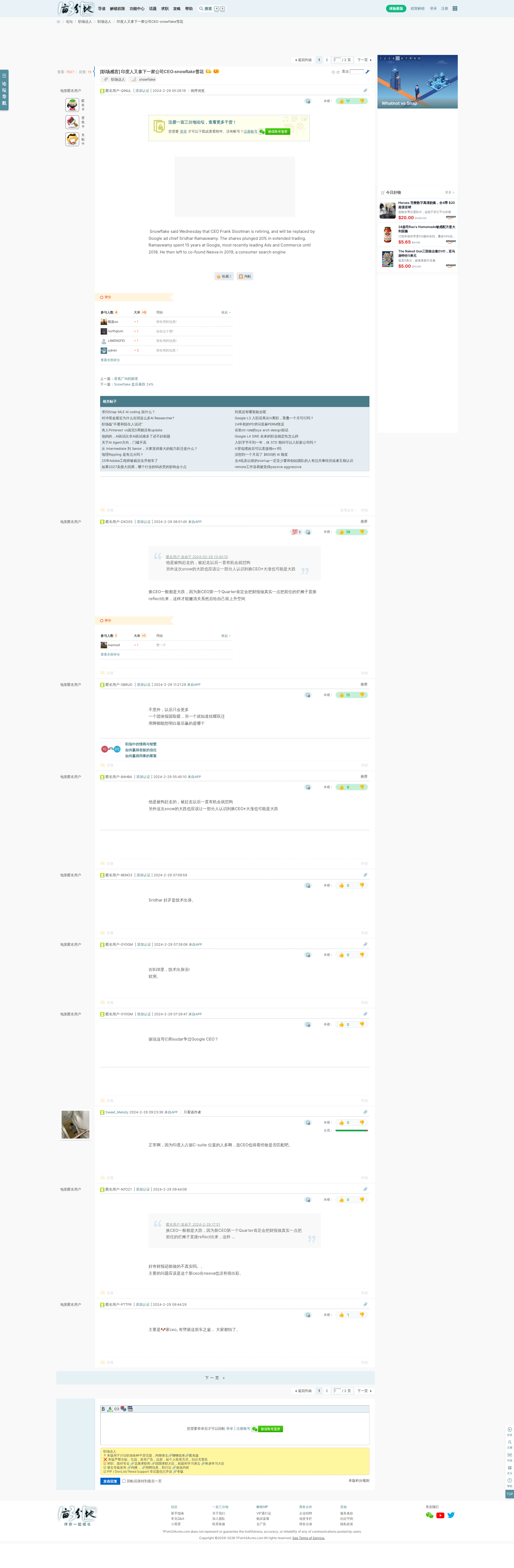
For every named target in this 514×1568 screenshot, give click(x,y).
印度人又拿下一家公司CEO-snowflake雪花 (150, 22)
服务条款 (346, 1513)
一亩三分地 (58, 21)
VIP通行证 (263, 1513)
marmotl (114, 645)
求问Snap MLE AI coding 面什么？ (128, 412)
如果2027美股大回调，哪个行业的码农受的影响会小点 (144, 467)
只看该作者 (192, 1112)
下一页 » (215, 1377)
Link (116, 1409)
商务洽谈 (305, 1524)
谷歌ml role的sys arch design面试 (261, 430)
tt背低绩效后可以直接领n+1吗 (258, 449)
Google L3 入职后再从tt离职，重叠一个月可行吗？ (274, 418)
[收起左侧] (94, 71)
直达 (345, 71)
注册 (444, 8)
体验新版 (396, 8)
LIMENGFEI (116, 341)
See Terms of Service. (308, 1538)
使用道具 (347, 510)
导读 (101, 8)
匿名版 (194, 1455)
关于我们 (218, 1513)
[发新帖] (67, 59)
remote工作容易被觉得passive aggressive (268, 467)
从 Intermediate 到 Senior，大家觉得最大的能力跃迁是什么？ (150, 449)
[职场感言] (110, 71)
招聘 (149, 1467)
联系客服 (218, 1524)
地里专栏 (305, 1519)
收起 (224, 312)
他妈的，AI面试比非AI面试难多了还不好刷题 (136, 436)
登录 (433, 8)
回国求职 (161, 1463)
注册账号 (251, 131)
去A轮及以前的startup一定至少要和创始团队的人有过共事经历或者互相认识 (294, 461)
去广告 (261, 1524)
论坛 (69, 22)
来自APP (195, 522)
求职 (165, 8)
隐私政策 (346, 1524)
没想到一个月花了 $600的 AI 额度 (261, 454)
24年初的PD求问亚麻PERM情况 (259, 424)
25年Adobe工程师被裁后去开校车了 (130, 461)
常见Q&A (177, 1519)
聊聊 (175, 1455)
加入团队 (218, 1519)
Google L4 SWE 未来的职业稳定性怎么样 (266, 436)
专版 (180, 1471)
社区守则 (346, 1519)
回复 (110, 510)
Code (130, 1409)
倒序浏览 (198, 91)
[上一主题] (333, 72)
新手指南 (177, 1513)
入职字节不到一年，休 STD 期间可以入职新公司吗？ (276, 442)
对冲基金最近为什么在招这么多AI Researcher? (138, 418)
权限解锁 (418, 8)
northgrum (115, 331)
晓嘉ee (113, 322)
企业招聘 (305, 1513)
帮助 (189, 8)
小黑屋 (176, 1524)
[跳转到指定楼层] (367, 71)
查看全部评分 (110, 360)
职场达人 (85, 22)
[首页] (76, 9)
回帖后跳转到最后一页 (144, 1481)
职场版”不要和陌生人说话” (122, 424)
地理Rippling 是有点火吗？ (122, 454)
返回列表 (305, 60)
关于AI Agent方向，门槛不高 (124, 442)
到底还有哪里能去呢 (250, 412)
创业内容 (182, 1467)
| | (143, 91)
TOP (510, 1494)
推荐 (364, 521)
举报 (364, 510)
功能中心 (137, 8)
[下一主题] (338, 72)
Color (110, 1409)
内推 (134, 1467)
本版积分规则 (359, 1481)
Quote (123, 1409)
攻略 (177, 8)
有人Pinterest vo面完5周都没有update (132, 430)
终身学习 (211, 1463)
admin (112, 350)
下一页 (362, 60)
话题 (153, 8)
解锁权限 (117, 8)
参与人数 (109, 312)
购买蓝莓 (262, 1519)
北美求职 (140, 1463)
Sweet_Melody (116, 1112)
